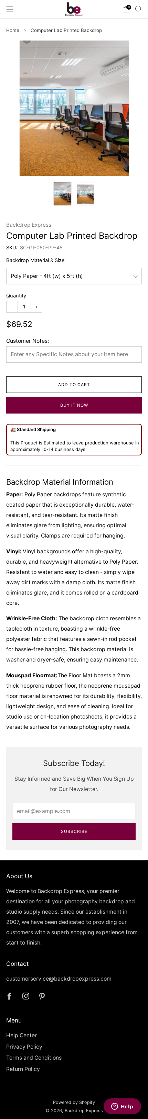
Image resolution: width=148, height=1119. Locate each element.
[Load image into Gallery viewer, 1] (62, 193)
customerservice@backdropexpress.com (59, 978)
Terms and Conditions (34, 1057)
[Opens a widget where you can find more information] (122, 1107)
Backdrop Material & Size (35, 260)
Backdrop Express (28, 225)
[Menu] (9, 9)
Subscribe (74, 831)
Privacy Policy (24, 1046)
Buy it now (74, 405)
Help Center (21, 1035)
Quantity (16, 296)
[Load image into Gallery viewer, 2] (85, 193)
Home (12, 30)
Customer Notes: (27, 341)
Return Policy (23, 1069)
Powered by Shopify (74, 1102)
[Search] (138, 8)
